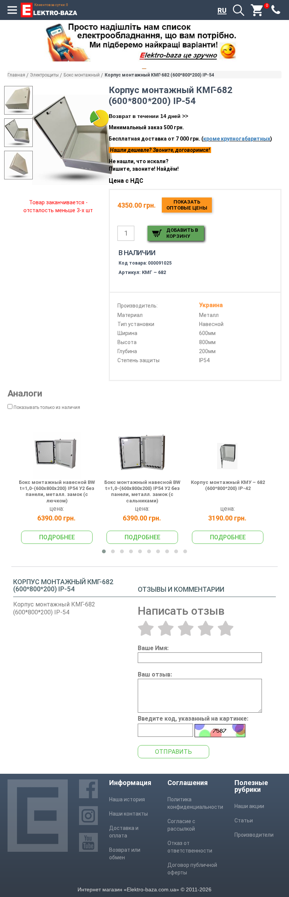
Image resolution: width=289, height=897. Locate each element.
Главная (16, 75)
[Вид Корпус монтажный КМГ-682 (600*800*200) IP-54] (18, 100)
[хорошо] (206, 628)
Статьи (243, 820)
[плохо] (166, 628)
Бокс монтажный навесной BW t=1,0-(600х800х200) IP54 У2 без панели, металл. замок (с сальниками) (142, 491)
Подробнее (57, 537)
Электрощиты (44, 75)
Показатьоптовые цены (186, 205)
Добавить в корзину (182, 233)
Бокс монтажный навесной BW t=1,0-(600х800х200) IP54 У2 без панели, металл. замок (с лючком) (57, 491)
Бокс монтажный (82, 75)
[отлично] (226, 628)
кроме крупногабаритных (236, 139)
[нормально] (186, 628)
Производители (254, 835)
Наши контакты (128, 814)
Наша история (127, 799)
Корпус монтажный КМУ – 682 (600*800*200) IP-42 (228, 485)
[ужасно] (146, 628)
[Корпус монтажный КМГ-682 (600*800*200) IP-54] (77, 140)
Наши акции (249, 806)
